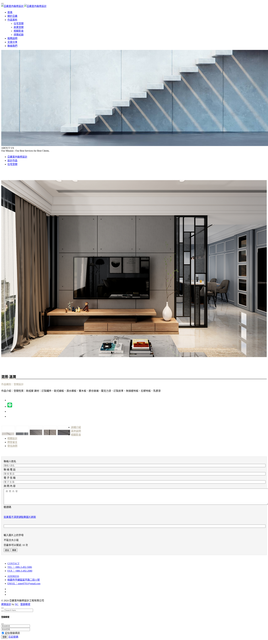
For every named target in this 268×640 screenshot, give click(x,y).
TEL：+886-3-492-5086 (19, 567)
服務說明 (12, 38)
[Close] (2, 608)
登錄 (4, 637)
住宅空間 (19, 23)
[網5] (50, 430)
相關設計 (12, 438)
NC (16, 604)
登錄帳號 (25, 604)
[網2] (8, 430)
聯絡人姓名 (10, 461)
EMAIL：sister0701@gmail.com (23, 583)
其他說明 (76, 431)
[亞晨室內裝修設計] (24, 6)
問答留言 (12, 442)
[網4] (36, 430)
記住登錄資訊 (12, 633)
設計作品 (12, 160)
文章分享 (12, 42)
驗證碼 (7, 507)
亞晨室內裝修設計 (17, 156)
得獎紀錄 (19, 34)
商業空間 (19, 27)
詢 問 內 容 (10, 486)
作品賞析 (12, 19)
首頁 (9, 12)
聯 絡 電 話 (10, 469)
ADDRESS (13, 576)
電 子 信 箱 (10, 477)
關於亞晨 (12, 16)
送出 (7, 550)
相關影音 (19, 31)
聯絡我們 (12, 45)
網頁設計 (6, 604)
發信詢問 (12, 446)
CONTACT (13, 563)
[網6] (64, 430)
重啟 (14, 550)
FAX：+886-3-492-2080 (19, 570)
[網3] (22, 430)
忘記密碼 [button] (13, 637)
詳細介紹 (76, 427)
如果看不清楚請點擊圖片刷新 (20, 517)
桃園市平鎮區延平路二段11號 (23, 579)
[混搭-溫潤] (134, 367)
